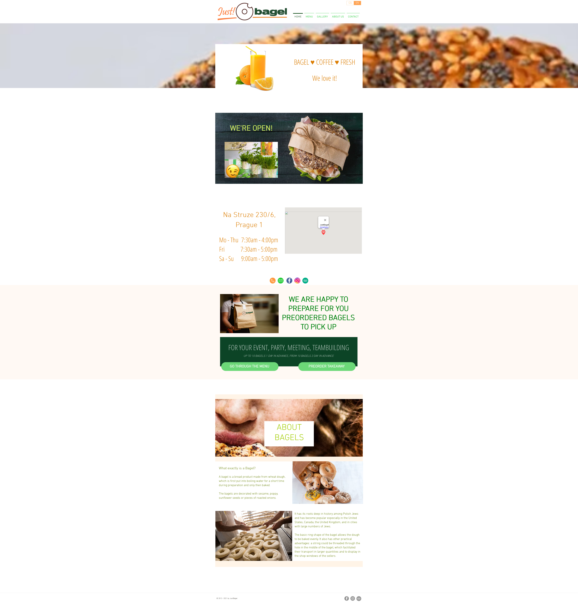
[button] (327, 366)
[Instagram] (352, 598)
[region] (252, 155)
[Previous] (214, 73)
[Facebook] (346, 598)
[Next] (363, 73)
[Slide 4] (256, 174)
